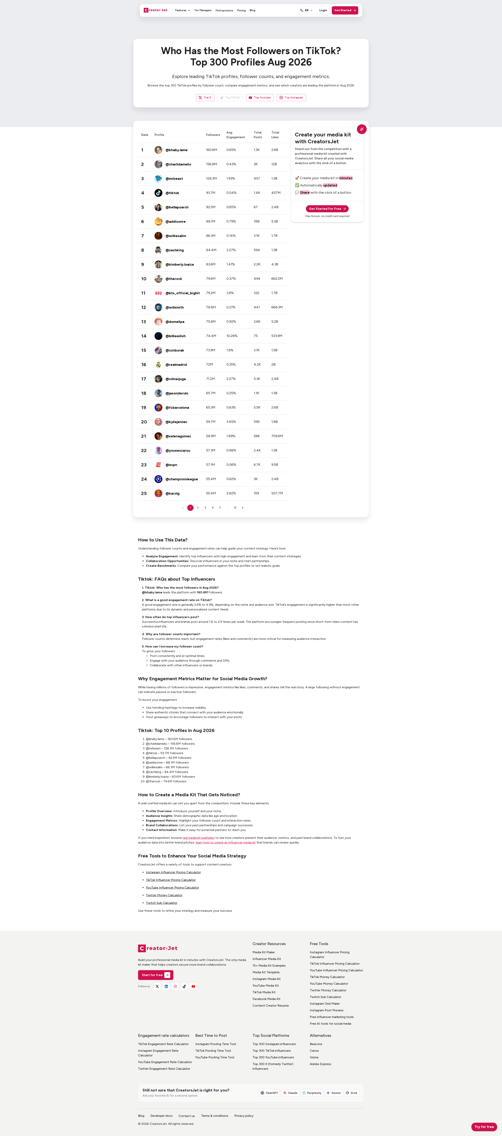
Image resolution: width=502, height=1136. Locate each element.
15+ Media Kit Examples (269, 965)
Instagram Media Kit (267, 979)
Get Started (343, 10)
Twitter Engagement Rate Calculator (164, 1069)
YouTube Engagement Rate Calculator (165, 1062)
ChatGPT (272, 1092)
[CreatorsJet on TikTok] (184, 986)
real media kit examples (199, 838)
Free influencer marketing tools (332, 1017)
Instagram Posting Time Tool (215, 1044)
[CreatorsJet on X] (157, 986)
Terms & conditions (214, 1116)
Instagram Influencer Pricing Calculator (173, 872)
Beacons (316, 1044)
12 (235, 507)
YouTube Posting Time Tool (214, 1057)
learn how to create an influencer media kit (226, 842)
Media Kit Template (266, 972)
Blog (252, 10)
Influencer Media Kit (267, 959)
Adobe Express (320, 1064)
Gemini (336, 1092)
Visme (314, 1057)
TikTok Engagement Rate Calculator (163, 1044)
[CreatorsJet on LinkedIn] (166, 986)
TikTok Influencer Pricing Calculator (171, 880)
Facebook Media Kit (266, 999)
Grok (354, 1092)
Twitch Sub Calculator (161, 903)
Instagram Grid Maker (325, 1003)
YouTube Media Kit (266, 985)
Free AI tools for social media (330, 1023)
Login (323, 10)
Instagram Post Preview (327, 1010)
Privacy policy (243, 1116)
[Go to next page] (242, 508)
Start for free (152, 975)
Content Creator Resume (271, 1005)
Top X (207, 97)
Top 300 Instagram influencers (274, 1044)
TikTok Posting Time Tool (213, 1050)
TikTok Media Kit (264, 992)
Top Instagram (294, 97)
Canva (314, 1050)
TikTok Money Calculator (327, 977)
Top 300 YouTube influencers (273, 1057)
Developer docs (161, 1116)
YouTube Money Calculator (329, 983)
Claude (292, 1092)
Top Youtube (262, 97)
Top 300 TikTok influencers (272, 1050)
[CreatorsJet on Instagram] (175, 986)
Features (180, 10)
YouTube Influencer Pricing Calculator (172, 887)
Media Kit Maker (264, 952)
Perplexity (314, 1092)
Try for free (484, 1127)
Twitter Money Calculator (164, 895)
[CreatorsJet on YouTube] (193, 986)
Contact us (187, 1116)
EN (306, 10)
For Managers (203, 10)
